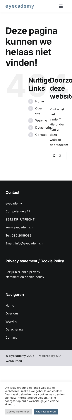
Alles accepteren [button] (46, 411)
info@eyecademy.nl (29, 243)
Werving (41, 120)
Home (39, 101)
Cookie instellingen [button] (18, 411)
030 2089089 (22, 235)
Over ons (12, 313)
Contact (41, 134)
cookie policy (34, 277)
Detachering (44, 127)
